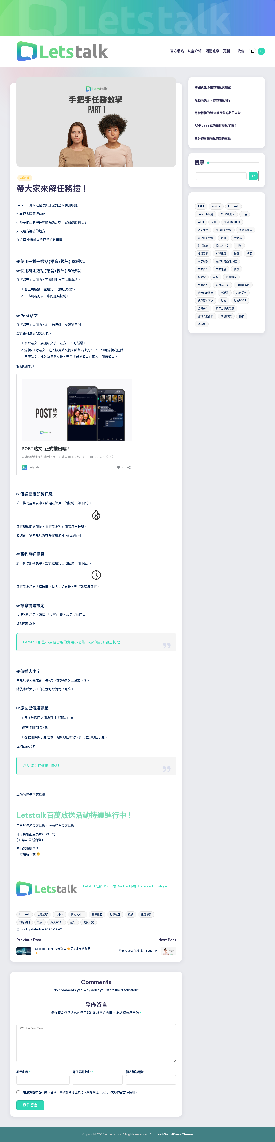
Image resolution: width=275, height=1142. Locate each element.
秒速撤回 (97, 914)
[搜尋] (253, 176)
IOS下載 (110, 886)
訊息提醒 (146, 914)
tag (244, 214)
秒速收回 (115, 914)
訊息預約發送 (205, 300)
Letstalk (24, 914)
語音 (40, 922)
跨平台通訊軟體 (225, 308)
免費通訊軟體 (232, 221)
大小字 (59, 914)
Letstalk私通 (205, 214)
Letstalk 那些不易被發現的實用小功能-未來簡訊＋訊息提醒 (71, 642)
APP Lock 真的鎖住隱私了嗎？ (216, 126)
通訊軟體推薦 (205, 316)
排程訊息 (221, 253)
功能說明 (42, 914)
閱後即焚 (88, 922)
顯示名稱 (23, 1072)
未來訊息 (221, 269)
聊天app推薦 (205, 292)
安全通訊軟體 (205, 237)
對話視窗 (203, 245)
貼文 (223, 300)
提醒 (236, 253)
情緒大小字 (77, 914)
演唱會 (202, 276)
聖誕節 (224, 292)
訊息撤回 (24, 922)
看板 (215, 276)
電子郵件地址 (83, 1072)
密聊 (223, 237)
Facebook (146, 886)
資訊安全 (203, 308)
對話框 (238, 237)
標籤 (236, 269)
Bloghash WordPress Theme (171, 1134)
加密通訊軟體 (224, 229)
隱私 (241, 316)
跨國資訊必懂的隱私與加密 (213, 87)
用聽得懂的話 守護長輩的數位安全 (218, 113)
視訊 (130, 914)
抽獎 (239, 245)
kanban (216, 206)
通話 (73, 922)
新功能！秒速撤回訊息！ (43, 765)
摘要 (249, 253)
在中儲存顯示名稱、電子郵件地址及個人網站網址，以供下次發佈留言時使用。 (80, 1092)
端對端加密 (222, 284)
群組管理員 (243, 284)
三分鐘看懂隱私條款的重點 (213, 138)
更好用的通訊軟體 (226, 261)
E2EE (201, 206)
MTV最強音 (228, 214)
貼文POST (56, 922)
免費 (214, 221)
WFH (201, 221)
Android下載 (127, 886)
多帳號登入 (245, 229)
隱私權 (202, 323)
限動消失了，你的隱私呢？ (213, 100)
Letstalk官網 (92, 886)
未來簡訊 (203, 269)
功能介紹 (25, 177)
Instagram (163, 886)
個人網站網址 (135, 1072)
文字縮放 (203, 261)
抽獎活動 (203, 253)
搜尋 (199, 162)
